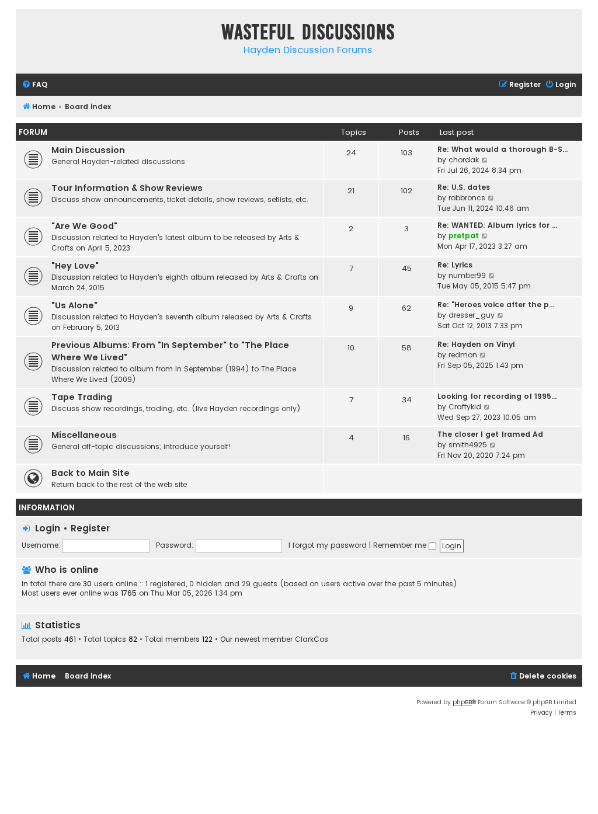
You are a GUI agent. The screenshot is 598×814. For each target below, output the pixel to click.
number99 (467, 275)
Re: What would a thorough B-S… (502, 149)
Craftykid (464, 407)
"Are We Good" (84, 226)
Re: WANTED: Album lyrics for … (497, 225)
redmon (462, 355)
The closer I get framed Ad (490, 434)
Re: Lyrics (454, 265)
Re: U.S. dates (463, 187)
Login (47, 528)
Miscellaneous (84, 435)
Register (90, 528)
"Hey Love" (75, 266)
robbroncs (466, 198)
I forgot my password (327, 545)
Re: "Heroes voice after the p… (495, 304)
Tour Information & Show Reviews (127, 188)
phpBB (462, 702)
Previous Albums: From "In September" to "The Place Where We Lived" (170, 351)
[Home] (27, 34)
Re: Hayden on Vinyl (476, 344)
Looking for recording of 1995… (497, 396)
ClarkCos (311, 639)
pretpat (463, 236)
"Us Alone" (74, 305)
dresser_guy (471, 315)
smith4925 (467, 445)
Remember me (401, 545)
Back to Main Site (90, 473)
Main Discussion (88, 150)
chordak (463, 160)
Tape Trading (81, 397)
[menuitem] (34, 85)
